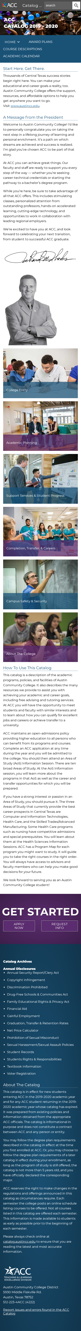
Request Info (60, 926)
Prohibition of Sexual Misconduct (33, 1038)
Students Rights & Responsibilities (34, 1059)
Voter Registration (21, 1073)
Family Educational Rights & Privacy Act (38, 1002)
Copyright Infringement (26, 980)
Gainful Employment (23, 1016)
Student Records (20, 1052)
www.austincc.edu (25, 106)
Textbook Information (24, 1066)
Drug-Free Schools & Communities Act (37, 994)
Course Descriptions (22, 49)
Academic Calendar (21, 56)
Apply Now (19, 926)
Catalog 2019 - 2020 (41, 5)
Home (10, 42)
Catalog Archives (17, 961)
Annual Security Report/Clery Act (33, 973)
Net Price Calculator (22, 1030)
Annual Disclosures (19, 969)
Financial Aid (17, 1009)
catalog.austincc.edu (19, 1241)
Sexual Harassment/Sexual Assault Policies (40, 1045)
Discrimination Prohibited (27, 987)
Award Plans (40, 42)
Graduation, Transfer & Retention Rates (37, 1023)
